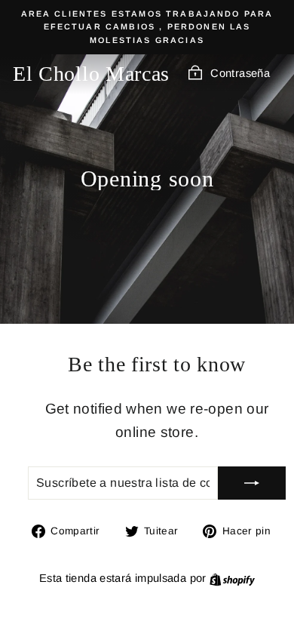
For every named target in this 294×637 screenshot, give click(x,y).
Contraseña (240, 73)
